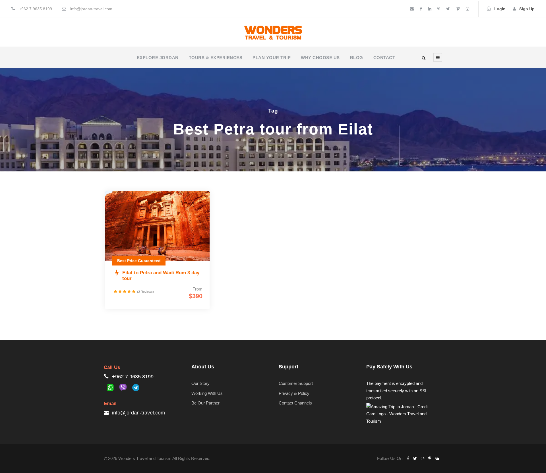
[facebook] (421, 9)
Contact (384, 57)
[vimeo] (458, 9)
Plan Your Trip (272, 57)
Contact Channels (295, 403)
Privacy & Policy (294, 393)
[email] (412, 9)
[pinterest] (438, 9)
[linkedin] (429, 9)
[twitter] (448, 9)
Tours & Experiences (216, 57)
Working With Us (207, 393)
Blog (356, 57)
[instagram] (467, 9)
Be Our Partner (205, 403)
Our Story (200, 383)
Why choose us (320, 57)
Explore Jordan (158, 57)
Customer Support (296, 383)
